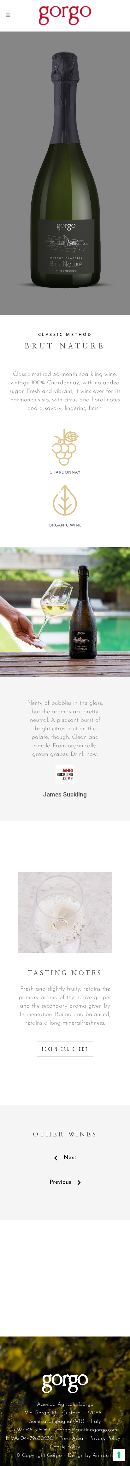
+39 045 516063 (31, 1430)
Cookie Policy (65, 1447)
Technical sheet (65, 1049)
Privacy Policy (104, 1438)
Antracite (103, 1455)
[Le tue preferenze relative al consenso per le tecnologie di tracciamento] (119, 1455)
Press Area (71, 1438)
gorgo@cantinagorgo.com (86, 1430)
